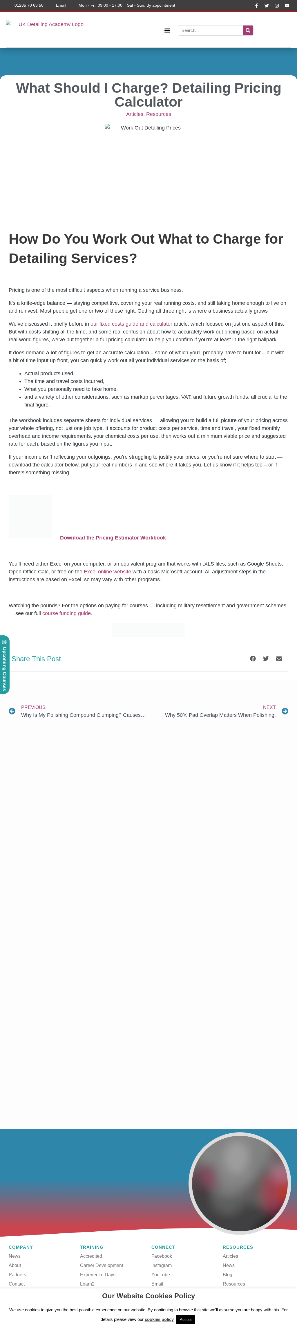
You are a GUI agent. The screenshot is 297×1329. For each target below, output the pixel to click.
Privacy (114, 1303)
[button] (167, 30)
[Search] (248, 30)
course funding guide (66, 613)
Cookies (182, 1303)
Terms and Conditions (148, 1303)
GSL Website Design (269, 1319)
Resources (158, 114)
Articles (134, 114)
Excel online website (107, 572)
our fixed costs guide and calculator (131, 324)
